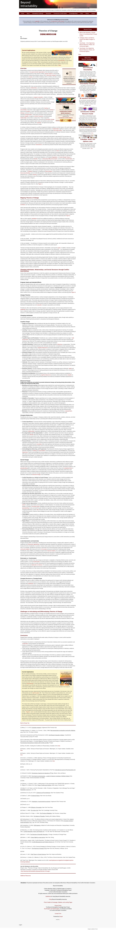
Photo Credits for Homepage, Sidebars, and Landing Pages (58, 902)
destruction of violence (37, 565)
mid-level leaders (51, 550)
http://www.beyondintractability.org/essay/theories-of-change (35, 871)
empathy (27, 116)
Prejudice (30, 171)
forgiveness (25, 452)
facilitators (22, 204)
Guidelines (48, 896)
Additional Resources (25, 875)
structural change (50, 119)
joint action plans (58, 130)
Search (93, 13)
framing (35, 174)
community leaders (24, 549)
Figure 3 (73, 292)
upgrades (37, 21)
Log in (20, 925)
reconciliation (23, 109)
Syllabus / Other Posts (67, 103)
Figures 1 (28, 712)
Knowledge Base (73, 13)
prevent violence (49, 73)
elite (38, 509)
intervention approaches (33, 544)
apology (39, 122)
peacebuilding (23, 468)
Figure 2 (68, 215)
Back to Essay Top (24, 723)
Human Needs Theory (64, 157)
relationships (34, 88)
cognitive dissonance (43, 347)
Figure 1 (40, 184)
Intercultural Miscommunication (50, 158)
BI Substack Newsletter (88, 98)
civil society (44, 549)
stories (51, 109)
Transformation (68, 158)
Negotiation (55, 157)
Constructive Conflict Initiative (66, 117)
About (28, 13)
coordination (25, 643)
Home (22, 13)
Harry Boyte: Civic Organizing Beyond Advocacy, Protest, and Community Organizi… (87, 49)
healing (46, 108)
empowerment (68, 411)
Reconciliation (48, 171)
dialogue (22, 113)
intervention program (51, 75)
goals (59, 247)
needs (70, 368)
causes (30, 77)
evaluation (39, 305)
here (59, 745)
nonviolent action (36, 506)
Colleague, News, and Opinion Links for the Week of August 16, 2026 (87, 39)
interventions (39, 144)
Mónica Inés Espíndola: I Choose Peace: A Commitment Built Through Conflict (88, 34)
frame (57, 150)
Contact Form (58, 913)
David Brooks (61, 60)
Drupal (61, 916)
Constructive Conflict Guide (60, 13)
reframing (59, 344)
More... (60, 65)
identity (31, 434)
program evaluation (38, 97)
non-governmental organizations (37, 72)
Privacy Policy (58, 905)
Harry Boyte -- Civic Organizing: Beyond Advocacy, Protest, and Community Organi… (87, 44)
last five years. (35, 693)
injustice (28, 111)
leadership (22, 309)
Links (81, 13)
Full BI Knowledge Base (88, 127)
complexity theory (68, 468)
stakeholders (56, 128)
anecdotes (39, 444)
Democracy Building (25, 173)
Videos (87, 13)
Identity (35, 158)
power (23, 505)
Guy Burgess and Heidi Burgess (51, 908)
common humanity (38, 116)
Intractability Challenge (37, 13)
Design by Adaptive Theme (93, 928)
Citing (50, 899)
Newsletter (48, 13)
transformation (28, 114)
